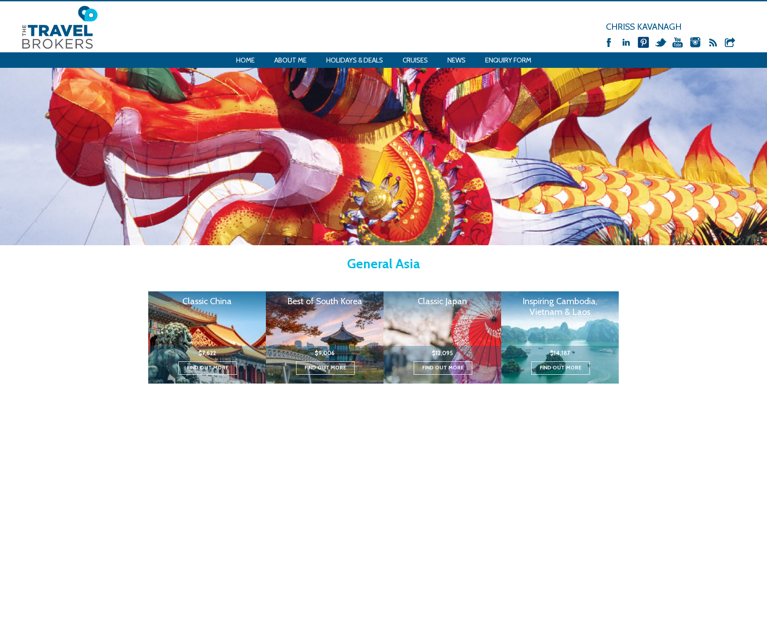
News (456, 60)
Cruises (415, 60)
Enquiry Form (508, 60)
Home (245, 60)
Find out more (208, 367)
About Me (290, 60)
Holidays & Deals (354, 60)
